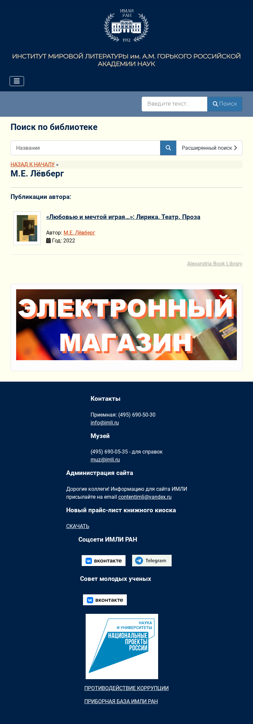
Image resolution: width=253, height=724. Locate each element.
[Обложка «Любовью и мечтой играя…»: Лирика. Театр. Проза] (28, 231)
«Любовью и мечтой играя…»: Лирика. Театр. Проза (123, 217)
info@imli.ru (105, 423)
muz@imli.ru (105, 459)
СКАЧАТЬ (77, 526)
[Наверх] (241, 712)
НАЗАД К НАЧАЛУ (33, 164)
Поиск (228, 104)
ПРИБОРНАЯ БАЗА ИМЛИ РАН (121, 701)
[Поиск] (168, 148)
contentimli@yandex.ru (145, 497)
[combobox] (175, 104)
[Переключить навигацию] (17, 81)
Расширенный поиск (208, 148)
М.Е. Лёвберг (79, 233)
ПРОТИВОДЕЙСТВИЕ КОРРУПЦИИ (126, 688)
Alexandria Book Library (214, 264)
